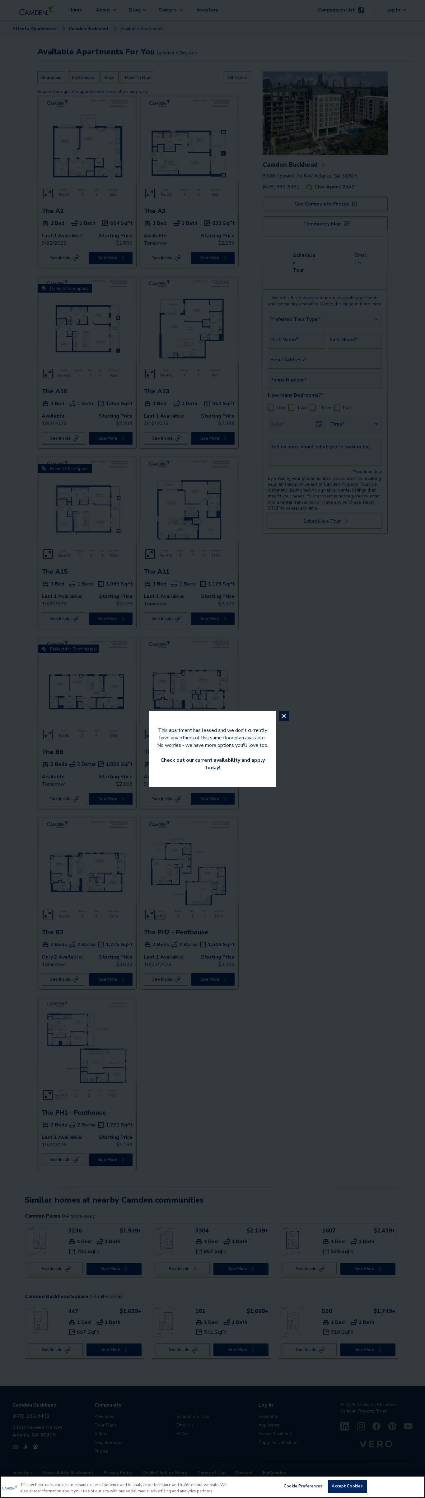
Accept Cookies (347, 1486)
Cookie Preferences (303, 1486)
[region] (212, 1487)
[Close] (415, 1486)
